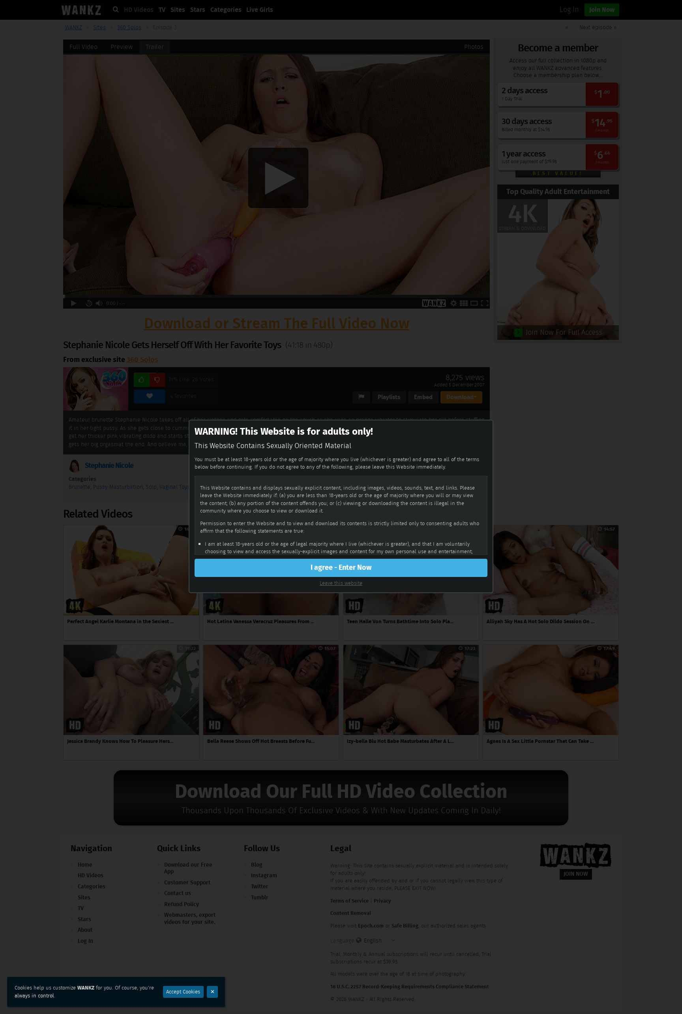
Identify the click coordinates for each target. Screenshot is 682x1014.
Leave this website (341, 583)
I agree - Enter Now (341, 567)
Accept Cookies (183, 991)
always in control (34, 995)
